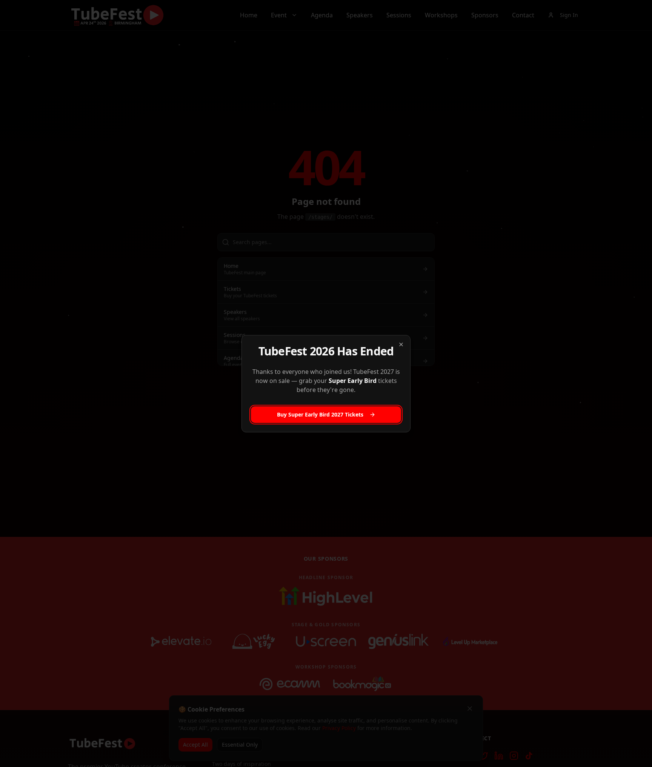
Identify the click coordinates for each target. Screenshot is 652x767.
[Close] (401, 344)
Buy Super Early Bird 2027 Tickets (320, 414)
